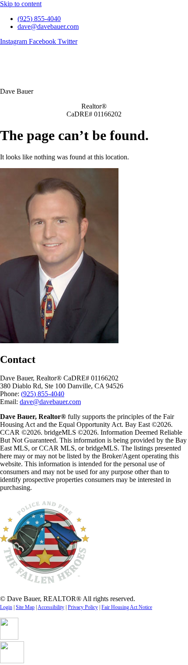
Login (6, 607)
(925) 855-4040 (42, 394)
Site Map (25, 607)
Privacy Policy (83, 607)
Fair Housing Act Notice (126, 607)
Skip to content (21, 3)
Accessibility (51, 607)
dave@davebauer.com (50, 401)
